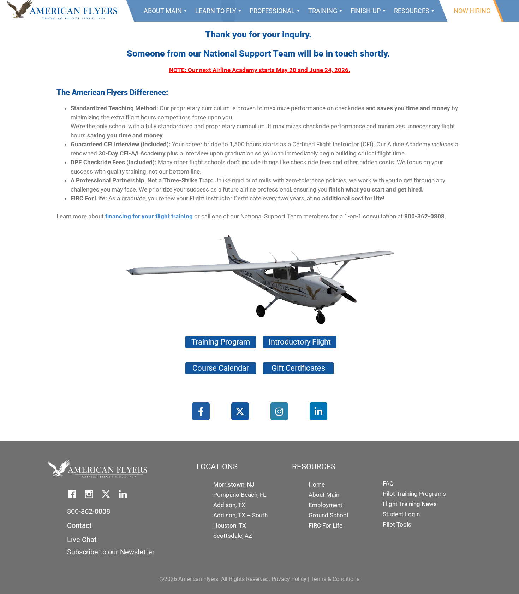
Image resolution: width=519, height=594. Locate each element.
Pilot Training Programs (414, 493)
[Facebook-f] (201, 411)
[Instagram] (279, 411)
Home (317, 484)
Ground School (328, 515)
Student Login (401, 514)
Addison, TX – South (240, 515)
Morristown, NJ (233, 484)
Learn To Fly (215, 10)
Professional (272, 10)
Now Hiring (472, 10)
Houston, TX (229, 525)
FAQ (388, 483)
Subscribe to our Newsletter (111, 552)
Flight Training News (410, 503)
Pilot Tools (397, 524)
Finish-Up (366, 10)
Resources (411, 10)
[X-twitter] (240, 411)
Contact (79, 525)
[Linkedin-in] (318, 411)
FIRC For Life (325, 525)
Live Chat (82, 539)
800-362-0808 (88, 511)
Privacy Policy (289, 579)
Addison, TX (229, 504)
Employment (325, 504)
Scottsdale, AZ (232, 535)
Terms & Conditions (335, 579)
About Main (163, 10)
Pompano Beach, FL (239, 494)
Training (322, 10)
